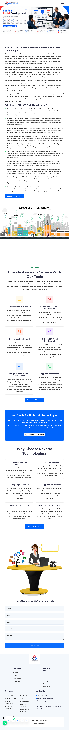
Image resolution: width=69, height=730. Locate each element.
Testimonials (17, 678)
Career (45, 675)
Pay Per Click (24, 696)
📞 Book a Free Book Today (34, 435)
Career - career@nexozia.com (47, 703)
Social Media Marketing (24, 710)
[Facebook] (8, 720)
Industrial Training (49, 678)
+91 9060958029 (42, 695)
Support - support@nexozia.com (47, 701)
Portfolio (16, 672)
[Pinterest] (26, 720)
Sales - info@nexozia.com (45, 698)
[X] (13, 720)
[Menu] (62, 2)
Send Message (34, 645)
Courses (15, 675)
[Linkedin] (22, 720)
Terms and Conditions (46, 685)
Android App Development (9, 707)
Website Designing (11, 698)
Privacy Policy (47, 681)
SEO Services (9, 695)
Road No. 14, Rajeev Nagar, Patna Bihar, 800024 (50, 707)
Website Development (9, 702)
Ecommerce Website (24, 705)
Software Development (24, 700)
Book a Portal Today (13, 196)
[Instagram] (17, 720)
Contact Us (16, 681)
